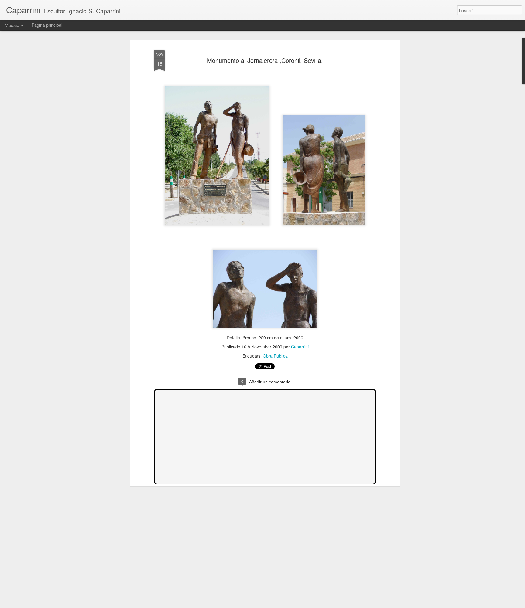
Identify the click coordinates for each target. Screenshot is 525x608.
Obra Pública (275, 356)
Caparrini (300, 347)
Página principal (47, 25)
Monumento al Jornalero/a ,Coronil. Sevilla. (265, 60)
